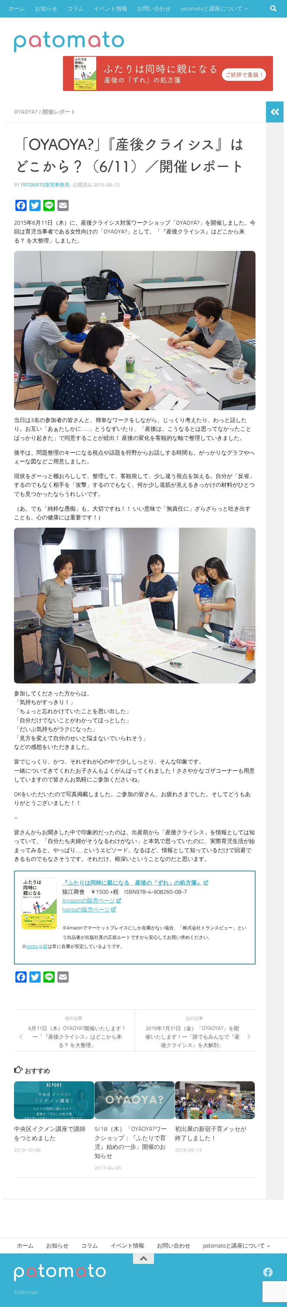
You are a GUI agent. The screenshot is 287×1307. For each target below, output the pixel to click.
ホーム (16, 8)
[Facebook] (268, 1272)
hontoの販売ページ (86, 909)
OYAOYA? (25, 111)
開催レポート (59, 111)
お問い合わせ (154, 8)
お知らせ (46, 8)
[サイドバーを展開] (275, 111)
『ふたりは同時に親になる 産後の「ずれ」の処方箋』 (132, 882)
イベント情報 (110, 8)
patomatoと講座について (212, 8)
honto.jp (34, 946)
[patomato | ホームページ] (69, 41)
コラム (75, 8)
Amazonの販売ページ (88, 900)
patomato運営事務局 (45, 185)
